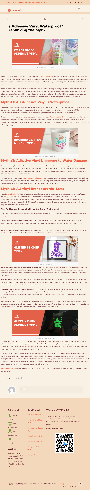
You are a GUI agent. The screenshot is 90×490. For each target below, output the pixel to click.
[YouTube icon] (76, 2)
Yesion (27, 484)
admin (23, 389)
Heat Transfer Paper (35, 441)
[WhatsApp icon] (67, 2)
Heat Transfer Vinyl (35, 436)
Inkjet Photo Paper (34, 415)
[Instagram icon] (81, 2)
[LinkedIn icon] (78, 2)
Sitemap (61, 484)
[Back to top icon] (80, 484)
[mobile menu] (79, 8)
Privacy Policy (33, 455)
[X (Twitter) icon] (73, 2)
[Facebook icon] (70, 2)
